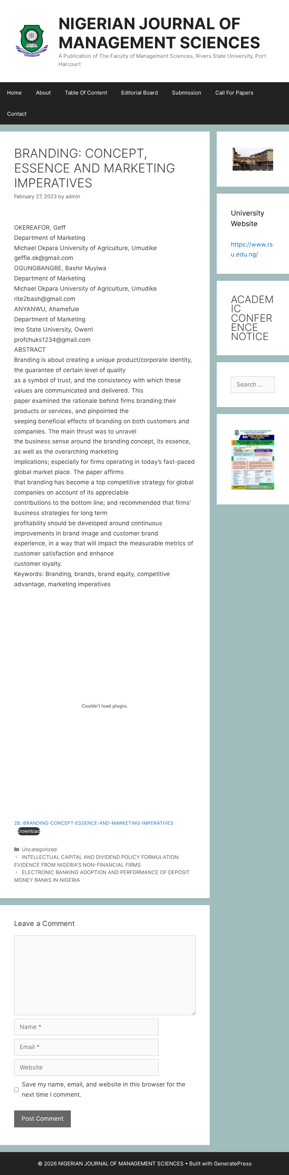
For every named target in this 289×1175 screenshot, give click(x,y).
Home (14, 92)
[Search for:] (253, 384)
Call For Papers (234, 92)
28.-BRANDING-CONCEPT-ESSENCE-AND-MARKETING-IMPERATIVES (93, 823)
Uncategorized (39, 849)
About (43, 92)
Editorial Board (139, 92)
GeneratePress (233, 1163)
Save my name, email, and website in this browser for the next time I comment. (103, 1089)
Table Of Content (86, 92)
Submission (186, 92)
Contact (16, 113)
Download (29, 831)
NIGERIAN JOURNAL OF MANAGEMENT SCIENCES (159, 33)
